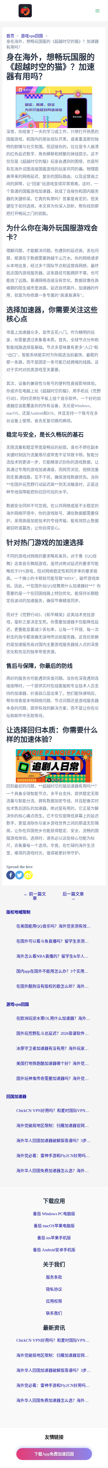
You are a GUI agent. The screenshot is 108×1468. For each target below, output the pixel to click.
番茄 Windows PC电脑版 (54, 1214)
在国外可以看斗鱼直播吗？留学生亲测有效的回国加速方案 (54, 941)
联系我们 (54, 1313)
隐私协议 (54, 1289)
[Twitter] (19, 875)
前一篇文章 (35, 896)
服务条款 (54, 1277)
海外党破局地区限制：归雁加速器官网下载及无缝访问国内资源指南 (54, 1125)
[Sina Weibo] (28, 875)
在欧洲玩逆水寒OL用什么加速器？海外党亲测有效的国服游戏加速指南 (54, 1018)
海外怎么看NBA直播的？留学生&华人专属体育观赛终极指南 (54, 956)
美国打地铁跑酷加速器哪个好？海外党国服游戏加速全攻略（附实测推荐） (54, 1063)
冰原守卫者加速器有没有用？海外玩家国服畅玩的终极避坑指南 (54, 1048)
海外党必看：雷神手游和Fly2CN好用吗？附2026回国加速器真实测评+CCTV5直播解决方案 (54, 1156)
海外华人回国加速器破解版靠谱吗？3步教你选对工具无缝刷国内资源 (54, 1141)
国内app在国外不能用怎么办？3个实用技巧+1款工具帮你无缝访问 (54, 971)
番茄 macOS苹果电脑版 (54, 1226)
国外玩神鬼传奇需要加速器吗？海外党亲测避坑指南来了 (54, 1078)
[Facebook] (10, 875)
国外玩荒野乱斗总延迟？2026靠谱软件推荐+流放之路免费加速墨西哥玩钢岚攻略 (54, 1033)
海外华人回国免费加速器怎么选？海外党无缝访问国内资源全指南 (54, 1171)
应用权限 (54, 1301)
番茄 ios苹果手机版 (54, 1238)
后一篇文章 (73, 896)
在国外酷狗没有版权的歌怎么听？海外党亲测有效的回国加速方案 (54, 986)
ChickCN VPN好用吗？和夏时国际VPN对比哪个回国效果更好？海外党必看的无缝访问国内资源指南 (54, 1110)
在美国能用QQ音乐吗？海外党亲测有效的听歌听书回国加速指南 (54, 926)
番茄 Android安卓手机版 (54, 1250)
